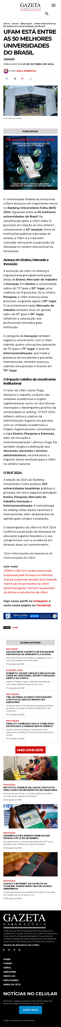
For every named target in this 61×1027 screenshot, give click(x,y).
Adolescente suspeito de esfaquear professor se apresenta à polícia (30, 653)
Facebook (44, 605)
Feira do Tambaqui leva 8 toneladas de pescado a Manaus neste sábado (30, 724)
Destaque (12, 649)
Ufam (15, 627)
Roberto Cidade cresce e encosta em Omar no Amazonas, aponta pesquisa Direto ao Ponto (30, 676)
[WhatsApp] (30, 79)
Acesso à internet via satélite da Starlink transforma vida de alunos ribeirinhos (27, 886)
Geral (15, 23)
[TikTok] (14, 950)
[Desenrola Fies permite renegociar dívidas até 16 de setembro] (30, 816)
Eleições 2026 (14, 670)
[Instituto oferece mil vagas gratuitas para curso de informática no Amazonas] (30, 768)
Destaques (12, 694)
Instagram (40, 601)
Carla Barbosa (25, 70)
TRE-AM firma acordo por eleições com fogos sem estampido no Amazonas (29, 699)
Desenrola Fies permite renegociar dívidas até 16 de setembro (26, 836)
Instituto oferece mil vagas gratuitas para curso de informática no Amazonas (30, 788)
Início (6, 23)
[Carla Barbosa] (6, 71)
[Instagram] (9, 950)
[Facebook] (6, 79)
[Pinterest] (22, 79)
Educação (26, 23)
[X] (14, 79)
